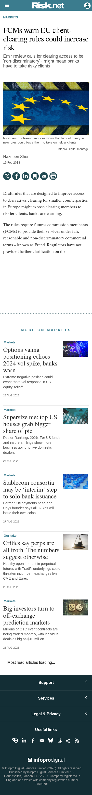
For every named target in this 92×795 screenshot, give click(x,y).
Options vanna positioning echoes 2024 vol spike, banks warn (30, 360)
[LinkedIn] (25, 176)
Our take (10, 536)
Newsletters (42, 740)
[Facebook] (16, 176)
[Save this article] (35, 176)
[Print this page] (53, 176)
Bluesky (50, 740)
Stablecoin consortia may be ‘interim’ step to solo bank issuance (30, 489)
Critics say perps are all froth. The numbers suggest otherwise (31, 549)
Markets (10, 18)
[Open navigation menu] (4, 5)
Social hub (68, 740)
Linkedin (24, 740)
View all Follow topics (15, 740)
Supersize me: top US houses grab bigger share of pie (30, 423)
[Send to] (44, 176)
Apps (59, 740)
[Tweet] (7, 176)
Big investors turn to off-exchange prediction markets (28, 615)
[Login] (86, 5)
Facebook (33, 740)
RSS (77, 740)
